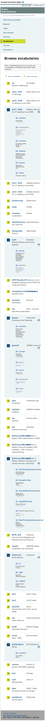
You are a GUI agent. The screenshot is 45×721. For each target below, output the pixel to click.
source (21, 370)
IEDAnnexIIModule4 (19, 458)
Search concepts (32, 76)
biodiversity (17, 201)
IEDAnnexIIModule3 (19, 445)
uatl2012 (22, 581)
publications (18, 644)
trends (21, 173)
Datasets (6, 24)
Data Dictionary (21, 15)
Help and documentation (12, 20)
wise (14, 688)
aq (13, 83)
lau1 (14, 594)
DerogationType (22, 480)
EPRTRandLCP (19, 280)
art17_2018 (17, 192)
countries (22, 141)
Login (26, 5)
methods (22, 151)
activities (22, 118)
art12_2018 (17, 101)
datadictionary (19, 222)
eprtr (14, 240)
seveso (15, 664)
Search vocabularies (14, 76)
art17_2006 (17, 109)
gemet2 (15, 345)
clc (20, 563)
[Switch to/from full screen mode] (30, 5)
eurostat (16, 300)
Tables (5, 28)
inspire (15, 546)
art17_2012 (17, 183)
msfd (14, 627)
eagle (21, 572)
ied (13, 427)
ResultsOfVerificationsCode (22, 491)
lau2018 (15, 607)
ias (13, 418)
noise (14, 636)
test (13, 673)
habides (16, 409)
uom (14, 680)
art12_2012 (17, 92)
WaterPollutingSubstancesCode (22, 520)
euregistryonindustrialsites (19, 291)
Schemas (6, 37)
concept (22, 351)
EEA (13, 2)
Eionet (13, 15)
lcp (13, 618)
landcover (16, 555)
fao (13, 309)
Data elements (8, 33)
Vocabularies (8, 41)
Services (6, 45)
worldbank (17, 697)
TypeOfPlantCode (22, 501)
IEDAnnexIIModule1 (19, 436)
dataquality (17, 231)
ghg (14, 401)
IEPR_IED (16, 535)
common (16, 213)
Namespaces (8, 50)
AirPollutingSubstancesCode (22, 469)
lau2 (14, 600)
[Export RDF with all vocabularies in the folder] (39, 112)
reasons (22, 163)
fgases (15, 318)
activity (21, 251)
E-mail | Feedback (9, 713)
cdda (14, 207)
